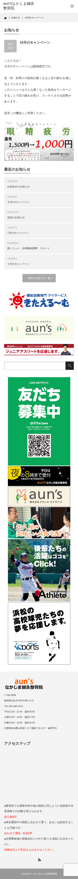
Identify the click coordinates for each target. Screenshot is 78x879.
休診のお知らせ (16, 217)
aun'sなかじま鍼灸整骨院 (45, 874)
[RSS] (39, 859)
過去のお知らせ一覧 (39, 278)
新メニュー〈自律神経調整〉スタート (28, 248)
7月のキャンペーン (18, 232)
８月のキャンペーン (18, 202)
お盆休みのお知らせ (18, 186)
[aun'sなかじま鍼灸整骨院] (18, 5)
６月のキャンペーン (18, 263)
